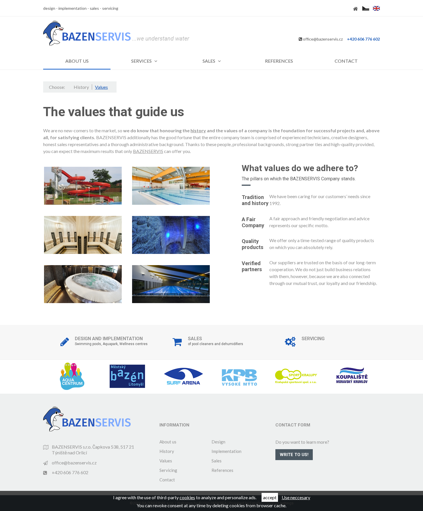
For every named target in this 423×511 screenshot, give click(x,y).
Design (218, 441)
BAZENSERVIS (148, 151)
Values (165, 460)
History (166, 451)
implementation (72, 8)
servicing (110, 8)
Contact (167, 479)
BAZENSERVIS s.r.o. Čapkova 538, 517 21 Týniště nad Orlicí (93, 449)
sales (94, 8)
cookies (187, 497)
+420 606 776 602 (363, 39)
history (198, 130)
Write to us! (294, 454)
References (222, 470)
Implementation (226, 451)
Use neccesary (296, 497)
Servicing (168, 470)
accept (270, 497)
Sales (217, 460)
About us (167, 441)
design (49, 8)
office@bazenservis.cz (323, 39)
